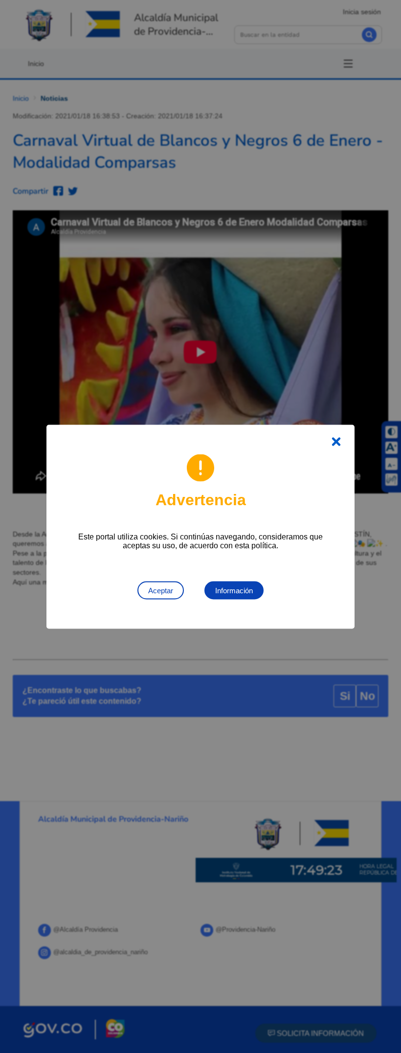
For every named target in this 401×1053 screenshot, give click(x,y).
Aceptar (160, 590)
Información (234, 590)
